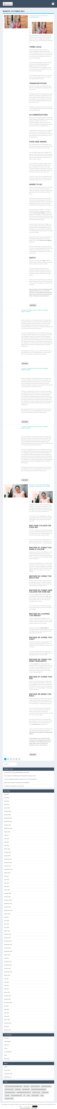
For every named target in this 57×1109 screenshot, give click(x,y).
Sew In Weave (35, 1095)
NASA (28, 1095)
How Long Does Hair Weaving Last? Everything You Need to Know (20, 775)
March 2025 (7, 849)
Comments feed (8, 1073)
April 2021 (6, 989)
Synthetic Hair (9, 1098)
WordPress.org (7, 1077)
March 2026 (7, 808)
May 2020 (6, 1012)
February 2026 (7, 811)
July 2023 (6, 917)
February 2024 (7, 893)
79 (16, 759)
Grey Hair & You (36, 724)
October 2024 (7, 866)
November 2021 (8, 965)
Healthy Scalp (36, 1092)
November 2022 (8, 944)
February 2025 (7, 852)
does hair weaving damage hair (13, 1086)
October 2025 (7, 825)
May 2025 (6, 842)
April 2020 (6, 1016)
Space (42, 1095)
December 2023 (8, 900)
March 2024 (7, 889)
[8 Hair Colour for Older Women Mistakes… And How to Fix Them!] (16, 491)
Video (5, 1055)
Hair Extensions (35, 1086)
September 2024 (8, 869)
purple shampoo (44, 627)
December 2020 (8, 1002)
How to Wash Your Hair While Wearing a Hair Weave (16, 772)
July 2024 (6, 876)
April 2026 (6, 804)
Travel (5, 1048)
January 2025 (7, 855)
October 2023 (7, 907)
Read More (33, 305)
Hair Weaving (7, 1041)
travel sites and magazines (46, 240)
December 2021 (8, 961)
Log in (5, 1066)
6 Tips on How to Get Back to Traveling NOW (38, 16)
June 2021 (6, 982)
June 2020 (6, 1009)
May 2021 (6, 985)
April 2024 (6, 886)
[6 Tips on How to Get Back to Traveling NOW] (16, 21)
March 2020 (7, 1019)
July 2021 (6, 978)
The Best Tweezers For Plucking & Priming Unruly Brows (34, 310)
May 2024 (6, 883)
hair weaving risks (10, 1092)
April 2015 (6, 1026)
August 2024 (7, 872)
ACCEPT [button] (34, 1106)
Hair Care (26, 1086)
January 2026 (7, 814)
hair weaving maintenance (38, 1089)
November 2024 (8, 862)
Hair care (6, 1038)
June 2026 (6, 797)
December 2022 (8, 941)
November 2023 (8, 903)
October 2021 (7, 968)
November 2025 (8, 821)
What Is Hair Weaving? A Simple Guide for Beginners (16, 782)
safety (43, 260)
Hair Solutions (9, 1089)
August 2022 (7, 954)
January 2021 (7, 999)
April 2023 (6, 927)
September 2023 (8, 910)
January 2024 (7, 896)
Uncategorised (7, 1051)
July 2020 (6, 1006)
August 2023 (7, 913)
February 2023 (7, 934)
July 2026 (6, 794)
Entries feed (7, 1070)
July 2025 (6, 835)
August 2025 (7, 831)
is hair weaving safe (16, 1095)
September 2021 (8, 971)
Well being (6, 1058)
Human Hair (45, 1092)
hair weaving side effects (24, 1092)
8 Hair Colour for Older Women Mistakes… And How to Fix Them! (39, 485)
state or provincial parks (39, 213)
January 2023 (7, 937)
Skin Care (6, 1045)
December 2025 (8, 818)
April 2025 (6, 845)
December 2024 (8, 859)
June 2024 (6, 879)
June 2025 (6, 838)
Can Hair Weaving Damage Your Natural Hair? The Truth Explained (20, 779)
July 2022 (6, 958)
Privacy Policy (34, 1108)
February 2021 (7, 995)
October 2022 (7, 948)
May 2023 (6, 924)
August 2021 (7, 975)
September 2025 (8, 828)
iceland (7, 1095)
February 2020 (7, 1023)
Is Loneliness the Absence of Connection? (14, 786)
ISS (24, 1095)
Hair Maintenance (46, 1086)
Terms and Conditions (25, 1108)
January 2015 (7, 1030)
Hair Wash (17, 1089)
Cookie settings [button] (27, 1106)
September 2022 (8, 951)
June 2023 (6, 920)
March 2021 (7, 992)
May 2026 (6, 801)
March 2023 (7, 931)
